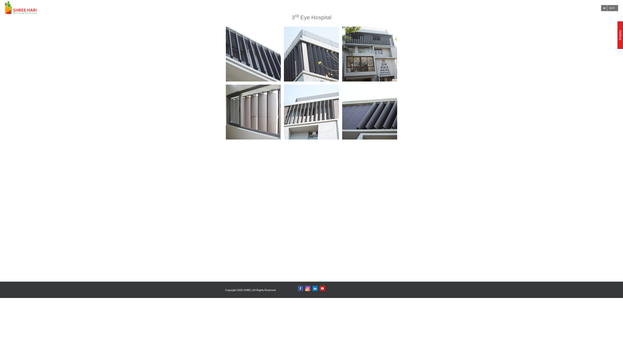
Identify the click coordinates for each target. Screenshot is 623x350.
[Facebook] (300, 288)
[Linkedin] (315, 288)
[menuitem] (609, 7)
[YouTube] (322, 288)
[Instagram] (308, 288)
